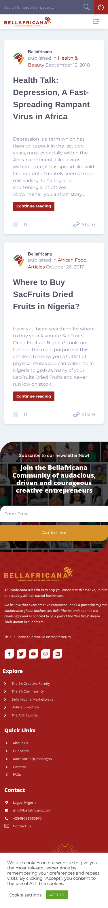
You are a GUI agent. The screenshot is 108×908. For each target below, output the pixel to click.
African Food (72, 260)
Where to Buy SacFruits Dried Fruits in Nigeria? (46, 294)
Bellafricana (40, 51)
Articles (36, 267)
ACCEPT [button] (56, 894)
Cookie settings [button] (25, 895)
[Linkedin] (57, 654)
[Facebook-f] (9, 654)
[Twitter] (21, 654)
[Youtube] (33, 654)
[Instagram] (45, 654)
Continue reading (33, 206)
